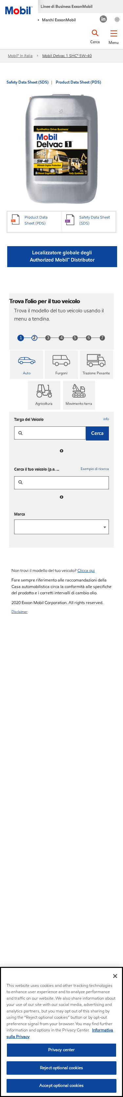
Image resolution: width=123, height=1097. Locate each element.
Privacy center (61, 1050)
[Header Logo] (19, 7)
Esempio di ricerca (95, 468)
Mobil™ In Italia (20, 55)
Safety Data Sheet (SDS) (28, 82)
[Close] (115, 976)
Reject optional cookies (61, 1068)
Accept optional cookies (61, 1085)
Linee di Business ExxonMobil (66, 6)
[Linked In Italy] (103, 19)
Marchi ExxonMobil (59, 20)
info (106, 419)
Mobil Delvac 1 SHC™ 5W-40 (67, 55)
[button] (113, 36)
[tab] (26, 364)
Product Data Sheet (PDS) (78, 82)
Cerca (97, 433)
